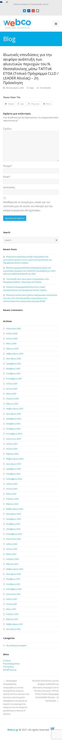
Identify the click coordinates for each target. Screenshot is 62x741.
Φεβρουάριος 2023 (14, 509)
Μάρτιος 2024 (12, 454)
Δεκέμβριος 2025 (13, 363)
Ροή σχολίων (8, 667)
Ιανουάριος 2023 (13, 514)
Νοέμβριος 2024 (13, 423)
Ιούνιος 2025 (11, 388)
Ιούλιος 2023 (11, 484)
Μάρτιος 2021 (12, 619)
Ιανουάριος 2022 (13, 574)
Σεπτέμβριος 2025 (14, 378)
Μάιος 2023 (11, 494)
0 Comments (45, 88)
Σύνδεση (7, 660)
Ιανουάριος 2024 (13, 464)
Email (7, 176)
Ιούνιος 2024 (11, 448)
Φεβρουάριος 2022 (14, 569)
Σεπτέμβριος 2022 (14, 534)
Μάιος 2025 (11, 393)
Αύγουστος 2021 (13, 594)
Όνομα (7, 166)
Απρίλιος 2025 (12, 398)
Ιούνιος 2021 (11, 604)
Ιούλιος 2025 (11, 383)
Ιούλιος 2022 (11, 544)
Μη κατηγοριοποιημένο (16, 645)
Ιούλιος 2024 (11, 444)
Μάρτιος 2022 (12, 564)
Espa (32, 88)
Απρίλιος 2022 (12, 559)
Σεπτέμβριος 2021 (14, 589)
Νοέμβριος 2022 (13, 524)
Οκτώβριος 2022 (13, 529)
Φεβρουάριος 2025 (14, 408)
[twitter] (24, 10)
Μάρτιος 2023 (12, 504)
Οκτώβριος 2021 (13, 584)
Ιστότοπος (9, 187)
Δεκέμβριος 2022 (13, 519)
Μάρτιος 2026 (12, 348)
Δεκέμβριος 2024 (13, 418)
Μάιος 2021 (11, 609)
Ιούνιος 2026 (11, 338)
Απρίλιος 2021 (12, 614)
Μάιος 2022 (11, 554)
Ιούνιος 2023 (11, 489)
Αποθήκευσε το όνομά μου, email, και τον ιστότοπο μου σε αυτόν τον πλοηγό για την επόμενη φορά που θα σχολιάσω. (28, 206)
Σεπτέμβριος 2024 (14, 433)
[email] (37, 10)
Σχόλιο (7, 128)
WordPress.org (9, 670)
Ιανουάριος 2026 (13, 358)
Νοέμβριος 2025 (13, 368)
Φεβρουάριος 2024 (14, 459)
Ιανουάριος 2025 (13, 414)
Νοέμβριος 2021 (13, 579)
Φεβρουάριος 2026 (14, 353)
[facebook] (28, 10)
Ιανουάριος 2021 (13, 629)
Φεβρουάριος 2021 (14, 624)
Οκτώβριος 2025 (13, 373)
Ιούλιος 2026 (11, 333)
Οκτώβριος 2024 (13, 429)
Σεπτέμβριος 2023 (14, 479)
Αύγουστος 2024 (13, 439)
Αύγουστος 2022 (13, 539)
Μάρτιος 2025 (12, 403)
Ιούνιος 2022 (11, 549)
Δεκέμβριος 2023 (13, 469)
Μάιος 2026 (11, 343)
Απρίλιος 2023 (12, 499)
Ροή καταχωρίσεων (11, 663)
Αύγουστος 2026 (13, 328)
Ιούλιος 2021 (11, 599)
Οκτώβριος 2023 (13, 474)
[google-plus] (33, 10)
